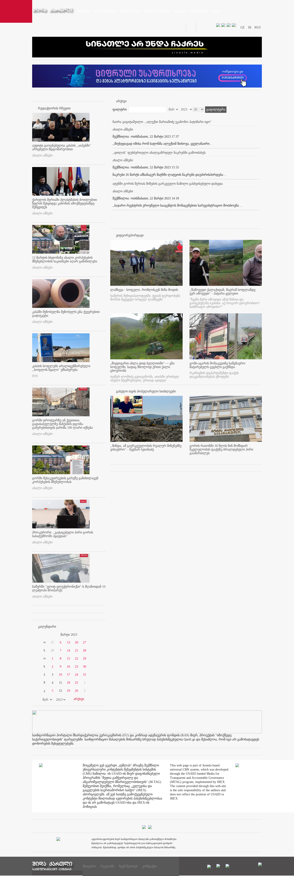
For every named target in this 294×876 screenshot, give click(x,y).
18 (68, 682)
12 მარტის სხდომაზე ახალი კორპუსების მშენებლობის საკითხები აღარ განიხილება (64, 259)
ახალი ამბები (42, 155)
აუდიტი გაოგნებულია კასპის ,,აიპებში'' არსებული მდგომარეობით (61, 147)
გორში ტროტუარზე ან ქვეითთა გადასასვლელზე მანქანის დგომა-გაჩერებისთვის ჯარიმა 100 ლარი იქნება (62, 424)
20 (76, 642)
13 (68, 642)
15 (68, 658)
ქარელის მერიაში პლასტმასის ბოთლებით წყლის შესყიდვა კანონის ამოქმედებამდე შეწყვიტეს (64, 203)
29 (84, 658)
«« (43, 634)
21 (76, 650)
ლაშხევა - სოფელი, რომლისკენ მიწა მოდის (144, 290)
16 (68, 666)
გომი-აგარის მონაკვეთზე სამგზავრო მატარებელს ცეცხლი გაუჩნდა (217, 365)
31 (84, 674)
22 (76, 658)
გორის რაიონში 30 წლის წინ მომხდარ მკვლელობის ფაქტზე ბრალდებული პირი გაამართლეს (221, 449)
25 (76, 682)
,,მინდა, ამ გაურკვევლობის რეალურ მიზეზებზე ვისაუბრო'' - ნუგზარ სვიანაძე (145, 447)
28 (84, 650)
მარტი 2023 (68, 634)
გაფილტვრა (215, 109)
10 (60, 674)
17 (68, 674)
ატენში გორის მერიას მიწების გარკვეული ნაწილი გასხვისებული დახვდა (168, 183)
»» (94, 634)
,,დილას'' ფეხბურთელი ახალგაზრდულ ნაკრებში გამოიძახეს (159, 152)
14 (68, 650)
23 (76, 666)
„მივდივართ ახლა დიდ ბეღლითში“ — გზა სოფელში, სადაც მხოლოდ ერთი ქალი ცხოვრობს (142, 367)
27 (84, 642)
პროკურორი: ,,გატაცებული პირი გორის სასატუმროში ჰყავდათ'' (62, 534)
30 (84, 666)
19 (68, 690)
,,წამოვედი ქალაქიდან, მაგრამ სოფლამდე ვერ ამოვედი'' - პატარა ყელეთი (222, 291)
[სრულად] (181, 457)
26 (76, 690)
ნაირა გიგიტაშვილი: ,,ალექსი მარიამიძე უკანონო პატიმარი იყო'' (162, 122)
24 (76, 674)
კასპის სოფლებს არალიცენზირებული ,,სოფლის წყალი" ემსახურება (61, 367)
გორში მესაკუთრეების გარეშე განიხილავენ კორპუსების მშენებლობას (65, 480)
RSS (35, 376)
